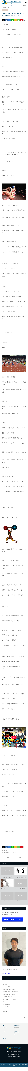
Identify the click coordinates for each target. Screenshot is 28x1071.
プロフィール (5, 1001)
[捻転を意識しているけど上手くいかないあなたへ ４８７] (20, 857)
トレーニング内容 (6, 986)
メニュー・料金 (6, 1006)
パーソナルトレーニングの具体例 (10, 999)
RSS (14, 1059)
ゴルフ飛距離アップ (7, 852)
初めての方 (5, 984)
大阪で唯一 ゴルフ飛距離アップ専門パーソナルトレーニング (12, 1064)
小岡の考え (5, 850)
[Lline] (12, 20)
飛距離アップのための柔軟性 (9, 989)
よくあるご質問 (6, 1004)
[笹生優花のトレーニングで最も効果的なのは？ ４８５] (8, 857)
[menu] (26, 2)
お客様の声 (16, 1034)
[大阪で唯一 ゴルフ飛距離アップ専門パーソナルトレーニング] (11, 2)
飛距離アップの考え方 (7, 996)
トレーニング (14, 852)
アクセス (5, 1009)
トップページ (5, 981)
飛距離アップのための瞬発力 (9, 994)
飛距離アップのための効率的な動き (10, 991)
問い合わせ (5, 1011)
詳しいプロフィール (8, 973)
